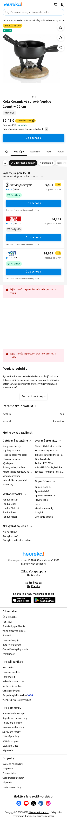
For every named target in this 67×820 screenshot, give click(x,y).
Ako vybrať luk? (10, 536)
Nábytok (39, 512)
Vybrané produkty (46, 441)
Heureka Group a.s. (38, 812)
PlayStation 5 (41, 499)
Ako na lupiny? (10, 532)
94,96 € (52, 253)
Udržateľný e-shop (11, 787)
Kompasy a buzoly (12, 446)
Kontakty (7, 622)
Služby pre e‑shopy (12, 723)
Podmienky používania (13, 626)
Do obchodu (33, 203)
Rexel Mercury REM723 (46, 450)
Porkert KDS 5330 (44, 463)
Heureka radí (8, 677)
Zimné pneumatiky (44, 508)
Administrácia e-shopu (13, 713)
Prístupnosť (8, 654)
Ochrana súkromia (11, 691)
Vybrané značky (12, 494)
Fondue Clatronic (11, 508)
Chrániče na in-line (12, 459)
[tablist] (33, 152)
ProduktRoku (9, 773)
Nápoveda (7, 750)
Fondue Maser (10, 517)
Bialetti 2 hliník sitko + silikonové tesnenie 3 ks (49, 446)
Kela (62, 414)
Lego (37, 504)
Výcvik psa (8, 463)
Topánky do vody (11, 450)
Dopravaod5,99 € (53, 257)
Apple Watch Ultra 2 (45, 495)
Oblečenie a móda (44, 517)
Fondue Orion (9, 504)
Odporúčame (43, 481)
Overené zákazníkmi (12, 764)
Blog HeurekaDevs (11, 645)
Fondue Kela (16, 20)
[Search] (6, 152)
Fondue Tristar (10, 499)
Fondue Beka (9, 512)
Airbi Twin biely (42, 459)
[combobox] (33, 12)
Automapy (8, 484)
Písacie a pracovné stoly (15, 455)
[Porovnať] (60, 27)
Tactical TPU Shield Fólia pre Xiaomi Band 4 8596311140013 (49, 472)
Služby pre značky (11, 732)
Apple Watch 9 (42, 491)
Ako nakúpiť (8, 667)
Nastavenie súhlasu (12, 686)
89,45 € (52, 185)
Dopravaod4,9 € (53, 189)
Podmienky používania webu (39, 816)
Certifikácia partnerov (13, 778)
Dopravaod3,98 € (53, 223)
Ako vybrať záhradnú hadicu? (17, 540)
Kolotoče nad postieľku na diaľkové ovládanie (17, 472)
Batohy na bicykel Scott (15, 467)
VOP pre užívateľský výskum (16, 700)
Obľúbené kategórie (15, 441)
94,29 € (56, 219)
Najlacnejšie (46, 163)
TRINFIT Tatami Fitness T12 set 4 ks (49, 455)
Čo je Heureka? (10, 617)
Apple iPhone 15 (43, 487)
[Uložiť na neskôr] (60, 47)
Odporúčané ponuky (24, 163)
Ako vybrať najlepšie (15, 526)
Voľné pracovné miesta (14, 631)
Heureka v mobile (11, 672)
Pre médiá (7, 635)
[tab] (19, 152)
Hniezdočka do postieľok (15, 480)
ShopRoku (7, 768)
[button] (19, 151)
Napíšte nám (33, 575)
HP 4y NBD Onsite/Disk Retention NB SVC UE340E (49, 467)
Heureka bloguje (10, 640)
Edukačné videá (10, 746)
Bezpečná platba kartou (14, 695)
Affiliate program (10, 741)
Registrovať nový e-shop (14, 718)
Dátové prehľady (10, 736)
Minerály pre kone (11, 476)
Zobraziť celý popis (33, 397)
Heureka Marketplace (13, 727)
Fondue (4, 20)
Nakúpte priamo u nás (13, 681)
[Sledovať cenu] (60, 37)
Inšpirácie (7, 782)
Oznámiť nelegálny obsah (15, 649)
